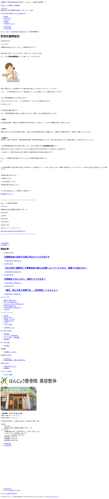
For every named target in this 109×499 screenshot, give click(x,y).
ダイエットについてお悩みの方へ (14, 304)
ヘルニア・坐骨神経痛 (11, 335)
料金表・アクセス (9, 319)
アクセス (7, 20)
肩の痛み (7, 345)
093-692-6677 (22, 13)
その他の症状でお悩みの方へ (13, 261)
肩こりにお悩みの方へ (11, 302)
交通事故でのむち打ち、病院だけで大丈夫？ (25, 279)
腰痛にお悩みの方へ (10, 300)
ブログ (6, 322)
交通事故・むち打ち (10, 352)
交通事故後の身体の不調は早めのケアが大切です (27, 257)
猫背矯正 (7, 368)
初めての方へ (8, 317)
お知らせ (7, 309)
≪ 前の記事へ (5, 243)
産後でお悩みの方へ (10, 306)
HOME (6, 16)
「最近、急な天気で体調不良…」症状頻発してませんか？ (31, 290)
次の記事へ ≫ (5, 245)
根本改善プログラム (7, 194)
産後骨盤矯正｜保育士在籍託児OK (14, 360)
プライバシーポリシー (52, 496)
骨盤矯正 (7, 339)
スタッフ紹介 (8, 324)
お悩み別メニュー (9, 23)
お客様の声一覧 (9, 321)
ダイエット (7, 358)
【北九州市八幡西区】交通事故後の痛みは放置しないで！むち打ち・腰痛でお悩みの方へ (45, 268)
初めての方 (7, 18)
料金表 (6, 21)
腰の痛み (7, 334)
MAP (31, 10)
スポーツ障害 (8, 374)
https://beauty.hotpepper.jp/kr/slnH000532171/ (13, 231)
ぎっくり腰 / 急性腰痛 (11, 337)
